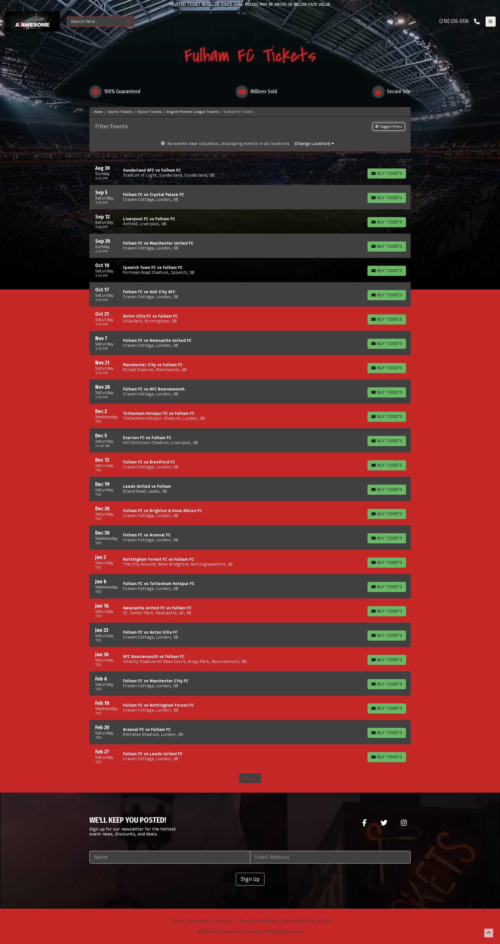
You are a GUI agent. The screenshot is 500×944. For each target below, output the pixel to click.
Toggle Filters (390, 126)
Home (176, 921)
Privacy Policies (300, 921)
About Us (224, 921)
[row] (250, 173)
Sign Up (250, 879)
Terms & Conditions (258, 921)
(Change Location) (312, 143)
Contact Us (198, 921)
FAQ (325, 921)
